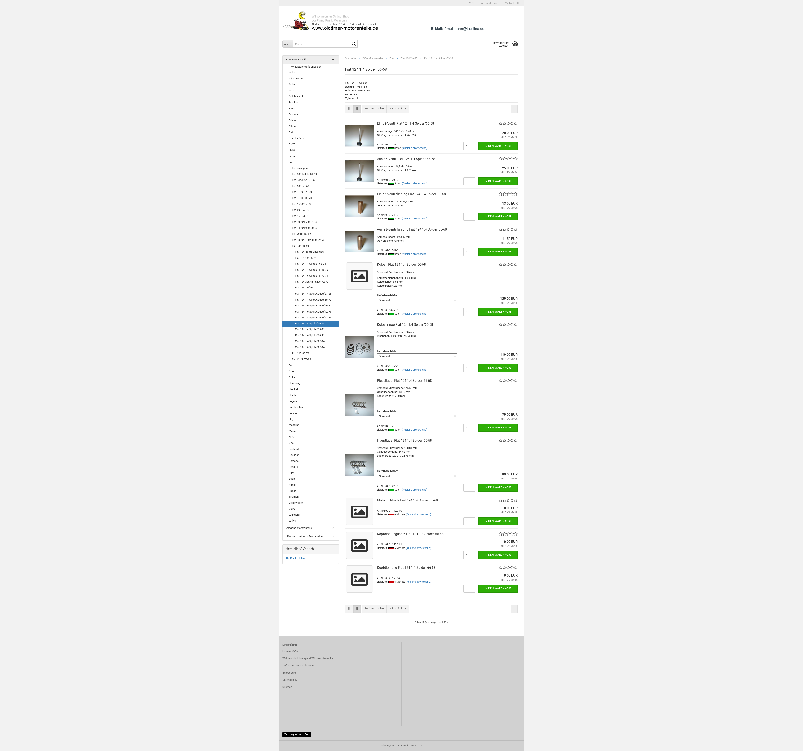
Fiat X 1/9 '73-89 (301, 359)
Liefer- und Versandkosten (298, 665)
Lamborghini (296, 407)
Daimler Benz (296, 138)
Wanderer (294, 514)
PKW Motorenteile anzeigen (305, 66)
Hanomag (294, 383)
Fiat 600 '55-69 (300, 186)
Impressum (289, 672)
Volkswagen (296, 502)
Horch (292, 395)
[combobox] (374, 109)
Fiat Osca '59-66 (301, 233)
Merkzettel (514, 3)
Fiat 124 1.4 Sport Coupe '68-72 (313, 299)
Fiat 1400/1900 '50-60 (304, 227)
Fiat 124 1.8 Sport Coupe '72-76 (313, 317)
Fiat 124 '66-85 (300, 245)
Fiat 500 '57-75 (300, 209)
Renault (293, 466)
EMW (292, 150)
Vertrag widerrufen (296, 734)
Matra (292, 431)
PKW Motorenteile (296, 59)
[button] (471, 3)
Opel (291, 443)
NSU (291, 436)
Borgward (294, 114)
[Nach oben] (791, 745)
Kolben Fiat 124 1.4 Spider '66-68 (401, 265)
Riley (291, 472)
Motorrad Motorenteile (299, 527)
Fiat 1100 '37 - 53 (302, 192)
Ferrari (292, 156)
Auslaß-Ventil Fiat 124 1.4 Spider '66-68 (406, 159)
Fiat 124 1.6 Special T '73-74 (311, 275)
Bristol (292, 120)
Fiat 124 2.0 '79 (304, 287)
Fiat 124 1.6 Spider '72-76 (310, 341)
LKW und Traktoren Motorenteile (305, 536)
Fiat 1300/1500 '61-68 (304, 221)
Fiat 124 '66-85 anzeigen (309, 251)
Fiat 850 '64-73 (300, 216)
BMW (292, 108)
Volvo (292, 508)
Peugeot (294, 454)
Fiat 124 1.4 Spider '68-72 (310, 329)
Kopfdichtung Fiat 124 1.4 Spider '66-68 (406, 568)
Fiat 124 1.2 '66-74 (305, 257)
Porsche (294, 461)
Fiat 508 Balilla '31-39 (304, 174)
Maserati (294, 425)
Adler (292, 72)
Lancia (293, 413)
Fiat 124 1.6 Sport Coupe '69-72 (313, 305)
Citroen (293, 126)
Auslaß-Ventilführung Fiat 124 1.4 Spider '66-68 (412, 229)
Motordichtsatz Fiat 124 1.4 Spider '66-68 (407, 500)
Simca (292, 484)
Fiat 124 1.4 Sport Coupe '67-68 (313, 293)
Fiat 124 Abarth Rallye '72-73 (311, 281)
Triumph (294, 496)
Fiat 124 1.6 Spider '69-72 (310, 335)
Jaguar (293, 401)
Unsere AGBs (290, 651)
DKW (292, 144)
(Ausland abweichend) (414, 148)
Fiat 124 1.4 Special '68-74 (310, 263)
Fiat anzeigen (300, 168)
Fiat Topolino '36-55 (303, 180)
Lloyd (292, 419)
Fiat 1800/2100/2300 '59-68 (308, 239)
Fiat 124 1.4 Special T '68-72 (311, 269)
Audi (291, 90)
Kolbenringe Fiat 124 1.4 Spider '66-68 (405, 325)
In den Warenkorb (498, 146)
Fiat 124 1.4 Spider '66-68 (310, 323)
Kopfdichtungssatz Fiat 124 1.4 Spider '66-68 (410, 534)
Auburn (293, 84)
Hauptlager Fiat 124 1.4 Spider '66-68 (404, 440)
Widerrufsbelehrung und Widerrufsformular (307, 658)
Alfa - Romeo (296, 78)
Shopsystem (388, 745)
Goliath (293, 377)
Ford (291, 365)
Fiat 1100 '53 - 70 (302, 198)
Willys (292, 520)
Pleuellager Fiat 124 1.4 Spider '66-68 (404, 381)
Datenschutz (289, 679)
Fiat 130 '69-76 (300, 353)
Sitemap (287, 686)
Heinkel (293, 389)
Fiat (291, 162)
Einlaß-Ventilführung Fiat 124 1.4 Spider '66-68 (411, 194)
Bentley (293, 102)
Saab (292, 478)
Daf (291, 132)
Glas (291, 371)
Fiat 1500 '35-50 (301, 204)
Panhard (294, 449)
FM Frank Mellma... (297, 558)
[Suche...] (354, 44)
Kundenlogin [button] (491, 3)
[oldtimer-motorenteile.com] (401, 21)
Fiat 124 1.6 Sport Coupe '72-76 (313, 311)
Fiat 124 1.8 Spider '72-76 (310, 347)
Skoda (292, 490)
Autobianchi (296, 96)
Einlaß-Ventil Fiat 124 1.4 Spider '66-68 (405, 124)
